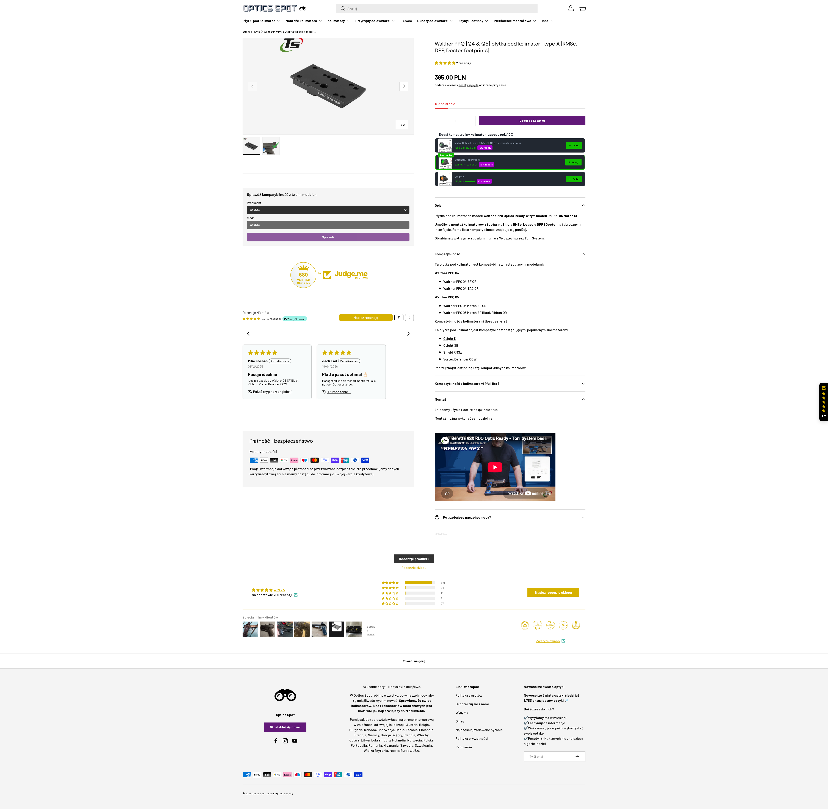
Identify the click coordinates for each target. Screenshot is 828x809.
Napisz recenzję (366, 317)
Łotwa (354, 740)
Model (251, 218)
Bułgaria (356, 730)
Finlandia (426, 730)
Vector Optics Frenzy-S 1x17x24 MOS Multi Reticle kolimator (488, 142)
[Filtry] (398, 317)
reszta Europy (400, 750)
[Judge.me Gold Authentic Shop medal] (537, 625)
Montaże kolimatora (301, 21)
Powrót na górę (414, 661)
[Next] (407, 334)
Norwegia (414, 740)
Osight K (459, 176)
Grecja (386, 735)
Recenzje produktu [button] (414, 559)
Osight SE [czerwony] (467, 159)
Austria (412, 724)
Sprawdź (328, 237)
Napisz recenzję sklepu (553, 592)
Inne (545, 21)
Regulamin (464, 747)
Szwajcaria (423, 745)
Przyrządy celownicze (372, 21)
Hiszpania (391, 745)
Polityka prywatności (472, 738)
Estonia (412, 730)
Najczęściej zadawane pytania (479, 730)
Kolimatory (336, 21)
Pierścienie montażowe (512, 21)
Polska (428, 740)
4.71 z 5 (279, 590)
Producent (254, 203)
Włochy (422, 735)
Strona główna (251, 31)
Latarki (406, 21)
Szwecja (406, 745)
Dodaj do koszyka (532, 120)
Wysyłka (462, 712)
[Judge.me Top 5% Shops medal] (576, 625)
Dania (400, 730)
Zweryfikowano (548, 641)
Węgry (397, 735)
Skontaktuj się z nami (285, 727)
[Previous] (249, 334)
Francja (360, 735)
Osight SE (450, 345)
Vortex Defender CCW (460, 359)
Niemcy (373, 735)
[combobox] (437, 8)
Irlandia (409, 735)
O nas (460, 721)
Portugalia (359, 745)
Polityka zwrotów (469, 695)
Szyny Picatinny (470, 21)
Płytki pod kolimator (259, 21)
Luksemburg (381, 740)
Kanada (370, 730)
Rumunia (375, 745)
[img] (275, 590)
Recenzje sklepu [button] (414, 567)
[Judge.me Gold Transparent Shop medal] (550, 625)
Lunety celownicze (432, 21)
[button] (445, 63)
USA (415, 750)
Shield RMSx (452, 352)
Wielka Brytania (376, 750)
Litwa (365, 740)
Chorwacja (386, 730)
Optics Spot (258, 793)
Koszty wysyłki (468, 85)
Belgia (424, 724)
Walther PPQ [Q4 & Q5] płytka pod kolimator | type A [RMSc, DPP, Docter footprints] (290, 31)
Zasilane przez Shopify (280, 793)
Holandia (399, 740)
